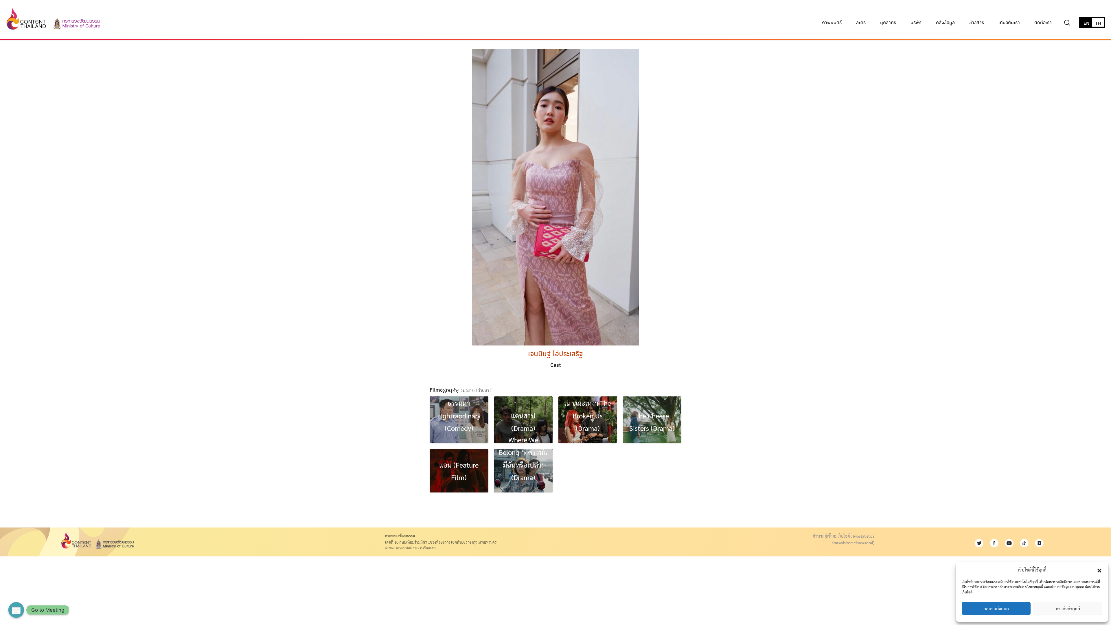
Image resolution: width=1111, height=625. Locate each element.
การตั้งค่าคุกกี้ (1068, 608)
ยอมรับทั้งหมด (996, 608)
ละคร (861, 22)
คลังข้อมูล (945, 22)
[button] (1099, 570)
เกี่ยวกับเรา (1009, 22)
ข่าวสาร (976, 22)
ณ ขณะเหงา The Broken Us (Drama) (587, 415)
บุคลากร (888, 22)
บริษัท (915, 22)
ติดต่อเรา (1043, 22)
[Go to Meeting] (16, 610)
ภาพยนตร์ (832, 22)
